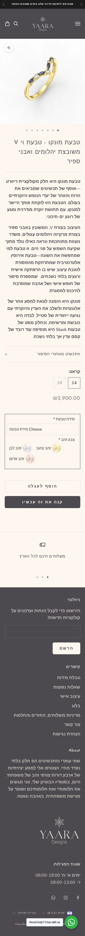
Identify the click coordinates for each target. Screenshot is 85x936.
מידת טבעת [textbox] (64, 419)
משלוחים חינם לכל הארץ (42, 556)
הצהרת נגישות (66, 734)
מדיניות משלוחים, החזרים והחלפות (47, 715)
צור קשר (72, 724)
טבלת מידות (68, 678)
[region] (42, 555)
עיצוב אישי (70, 696)
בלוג (76, 706)
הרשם (66, 648)
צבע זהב (67, 439)
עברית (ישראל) (27, 913)
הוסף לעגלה (42, 486)
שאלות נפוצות (66, 687)
